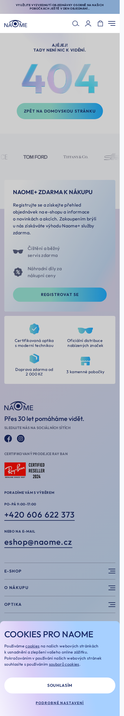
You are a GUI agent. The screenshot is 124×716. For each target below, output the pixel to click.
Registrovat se (60, 294)
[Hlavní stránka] (15, 23)
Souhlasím (59, 685)
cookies (32, 646)
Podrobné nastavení (60, 703)
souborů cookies (64, 664)
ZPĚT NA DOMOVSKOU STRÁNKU (60, 111)
